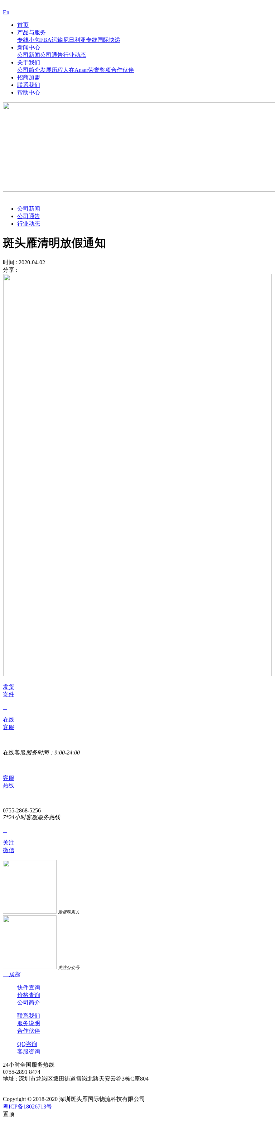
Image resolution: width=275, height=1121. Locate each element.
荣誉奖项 (99, 70)
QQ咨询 (27, 1044)
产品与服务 (31, 32)
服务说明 (28, 1023)
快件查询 (28, 987)
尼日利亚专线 (80, 40)
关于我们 (28, 62)
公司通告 (51, 55)
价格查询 (28, 995)
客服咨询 (28, 1051)
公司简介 (28, 70)
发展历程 (51, 70)
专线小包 (28, 40)
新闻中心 (28, 47)
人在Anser (75, 70)
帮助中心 (28, 92)
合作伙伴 (122, 70)
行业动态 (74, 55)
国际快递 (108, 40)
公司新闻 (28, 55)
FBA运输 (51, 40)
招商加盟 (28, 77)
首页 (23, 25)
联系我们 (28, 85)
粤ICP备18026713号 (27, 1106)
